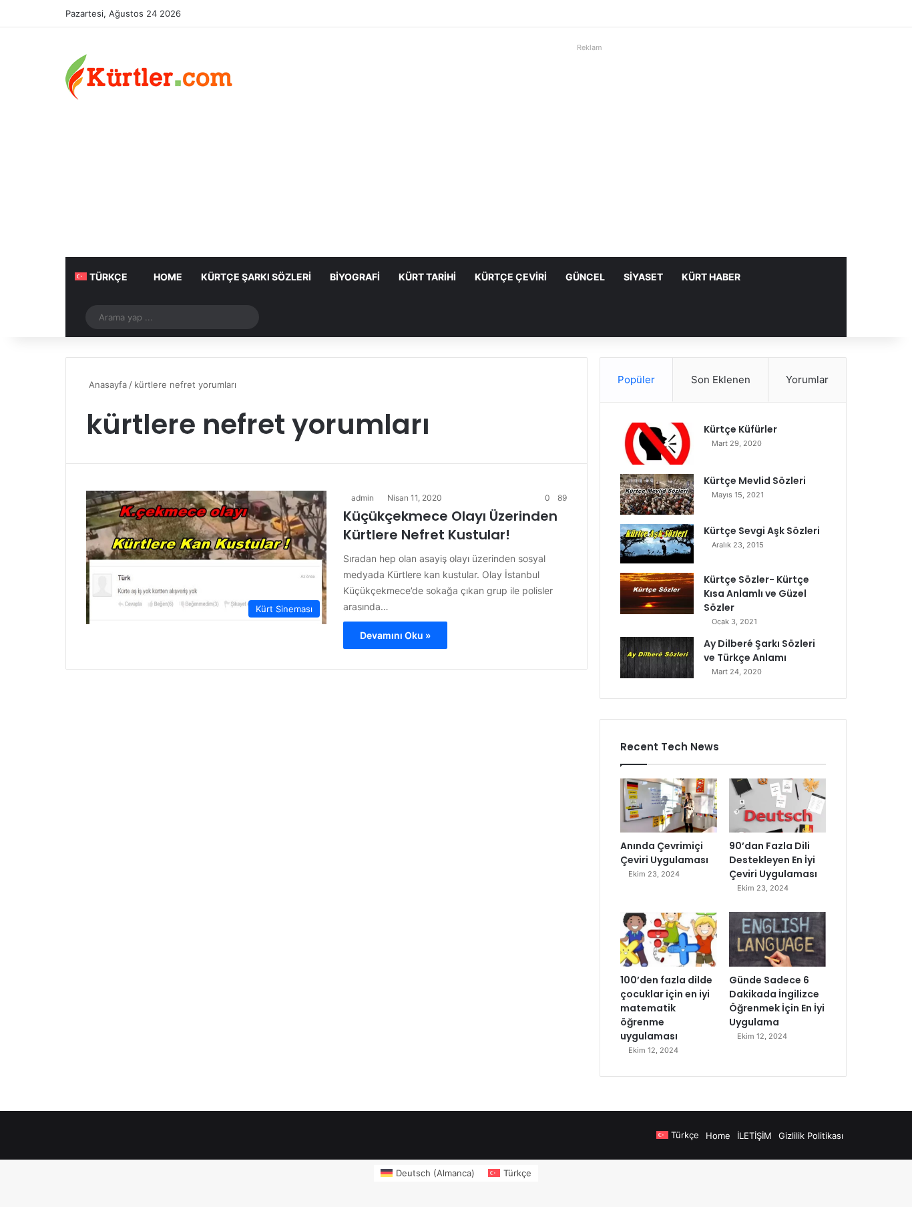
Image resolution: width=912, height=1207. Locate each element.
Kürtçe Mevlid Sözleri (755, 480)
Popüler (636, 379)
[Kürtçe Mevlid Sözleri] (657, 494)
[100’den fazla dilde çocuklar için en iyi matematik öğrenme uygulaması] (668, 939)
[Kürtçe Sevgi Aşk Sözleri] (657, 543)
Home (168, 276)
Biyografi (355, 276)
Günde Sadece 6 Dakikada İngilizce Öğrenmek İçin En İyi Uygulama (777, 1001)
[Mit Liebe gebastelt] (148, 76)
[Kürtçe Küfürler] (657, 444)
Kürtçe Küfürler (740, 429)
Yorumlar (807, 379)
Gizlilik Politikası (810, 1135)
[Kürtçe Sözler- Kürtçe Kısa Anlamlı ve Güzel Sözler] (657, 593)
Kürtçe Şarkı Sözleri (256, 276)
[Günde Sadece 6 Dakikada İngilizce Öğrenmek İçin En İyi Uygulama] (777, 939)
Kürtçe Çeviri (511, 276)
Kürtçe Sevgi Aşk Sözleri (762, 530)
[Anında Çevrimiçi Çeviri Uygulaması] (668, 805)
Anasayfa (106, 384)
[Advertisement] (589, 150)
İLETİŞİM (754, 1135)
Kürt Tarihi (427, 276)
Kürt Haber (711, 276)
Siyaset (643, 276)
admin (362, 498)
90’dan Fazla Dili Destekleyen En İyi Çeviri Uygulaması (773, 860)
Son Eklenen (720, 379)
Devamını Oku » (395, 635)
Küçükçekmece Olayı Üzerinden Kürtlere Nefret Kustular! (450, 525)
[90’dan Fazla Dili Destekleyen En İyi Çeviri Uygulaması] (777, 805)
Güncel (585, 276)
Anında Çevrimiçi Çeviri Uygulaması (664, 853)
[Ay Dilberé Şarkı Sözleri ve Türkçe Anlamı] (657, 657)
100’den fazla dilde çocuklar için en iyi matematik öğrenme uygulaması (666, 1008)
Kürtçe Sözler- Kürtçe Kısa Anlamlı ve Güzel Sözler (756, 593)
